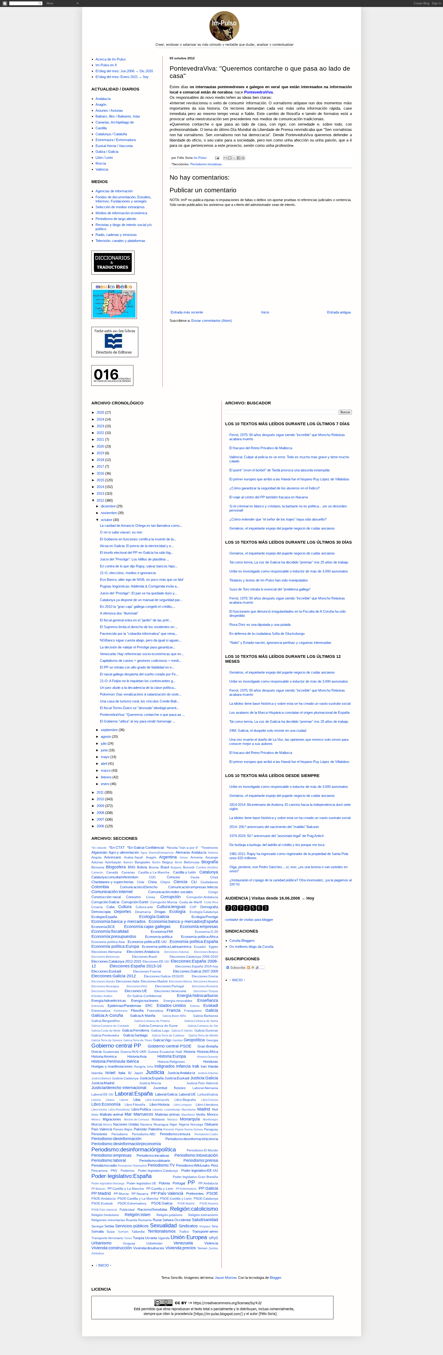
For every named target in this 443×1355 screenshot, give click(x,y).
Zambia (213, 1248)
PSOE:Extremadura (132, 1203)
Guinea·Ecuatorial (161, 1052)
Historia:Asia (137, 1056)
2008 (101, 813)
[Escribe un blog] (229, 158)
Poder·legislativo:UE (141, 1183)
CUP (193, 907)
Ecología (177, 911)
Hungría (140, 1066)
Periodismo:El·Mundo (202, 1150)
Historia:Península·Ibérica (115, 1061)
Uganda (164, 1238)
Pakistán (140, 1129)
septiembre (110, 730)
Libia (136, 1100)
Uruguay (129, 1243)
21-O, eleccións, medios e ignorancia (128, 573)
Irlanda (213, 1066)
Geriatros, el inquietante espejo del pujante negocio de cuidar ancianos (282, 528)
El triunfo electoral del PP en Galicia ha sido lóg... (136, 552)
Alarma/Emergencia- (161, 852)
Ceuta (195, 877)
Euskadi (210, 1005)
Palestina (155, 1129)
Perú (214, 1165)
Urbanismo (101, 1243)
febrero (106, 777)
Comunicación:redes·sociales (170, 892)
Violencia (211, 1243)
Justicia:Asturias (208, 1073)
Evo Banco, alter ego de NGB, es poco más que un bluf (141, 579)
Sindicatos (188, 1226)
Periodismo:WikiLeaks (193, 1165)
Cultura (125, 906)
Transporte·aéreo (205, 1231)
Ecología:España (104, 917)
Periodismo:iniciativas (206, 164)
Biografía (209, 862)
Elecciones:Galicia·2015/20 (164, 976)
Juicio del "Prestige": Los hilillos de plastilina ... (134, 559)
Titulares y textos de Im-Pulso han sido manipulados (268, 580)
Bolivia (142, 867)
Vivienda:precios (180, 1248)
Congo (213, 892)
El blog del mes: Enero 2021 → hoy (122, 77)
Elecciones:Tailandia (104, 991)
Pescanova (99, 1170)
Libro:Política (141, 1109)
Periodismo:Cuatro (206, 1134)
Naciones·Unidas (126, 1124)
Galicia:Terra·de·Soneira (106, 1040)
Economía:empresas (199, 926)
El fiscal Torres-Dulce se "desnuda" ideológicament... (139, 708)
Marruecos (143, 1114)
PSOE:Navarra (209, 1203)
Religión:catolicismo (194, 1209)
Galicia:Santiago (135, 1035)
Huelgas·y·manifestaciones (112, 1066)
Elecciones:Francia (147, 971)
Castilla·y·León (184, 872)
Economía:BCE (103, 927)
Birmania (97, 867)
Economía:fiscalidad (110, 931)
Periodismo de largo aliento (116, 219)
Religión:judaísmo (169, 1215)
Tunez (128, 1238)
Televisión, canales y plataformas (120, 241)
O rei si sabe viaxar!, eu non (121, 532)
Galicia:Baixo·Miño (174, 1016)
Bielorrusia (191, 862)
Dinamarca (143, 912)
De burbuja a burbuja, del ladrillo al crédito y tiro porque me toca (276, 845)
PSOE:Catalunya (206, 1198)
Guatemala (111, 1052)
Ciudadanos (209, 882)
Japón (138, 1073)
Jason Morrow (225, 1278)
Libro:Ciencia (209, 1100)
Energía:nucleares (145, 1001)
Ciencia (180, 881)
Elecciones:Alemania (106, 952)
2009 (101, 806)
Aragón (101, 104)
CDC (152, 877)
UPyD (213, 1238)
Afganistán (99, 852)
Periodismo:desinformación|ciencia (191, 1139)
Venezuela (183, 1243)
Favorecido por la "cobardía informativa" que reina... (138, 633)
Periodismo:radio (104, 1165)
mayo (105, 757)
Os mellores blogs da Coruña (251, 946)
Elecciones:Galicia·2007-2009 (195, 971)
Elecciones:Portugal (169, 986)
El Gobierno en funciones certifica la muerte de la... (138, 539)
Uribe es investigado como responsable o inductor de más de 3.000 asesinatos (288, 571)
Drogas (160, 912)
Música (107, 1124)
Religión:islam (137, 1214)
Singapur (205, 1226)
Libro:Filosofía (135, 1104)
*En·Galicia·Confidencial (145, 847)
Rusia (157, 1220)
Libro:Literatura (207, 1104)
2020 (101, 446)
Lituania (158, 1109)
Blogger (275, 1278)
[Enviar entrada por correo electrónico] (217, 158)
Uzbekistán (154, 1243)
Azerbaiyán (113, 862)
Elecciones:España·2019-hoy (196, 966)
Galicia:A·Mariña (142, 1016)
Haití (179, 1052)
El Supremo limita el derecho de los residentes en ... (139, 627)
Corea (150, 897)
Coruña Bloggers (242, 940)
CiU (194, 882)
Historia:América (104, 1056)
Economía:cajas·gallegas (147, 926)
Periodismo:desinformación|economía (126, 1143)
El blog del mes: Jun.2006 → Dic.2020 (124, 71)
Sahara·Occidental (176, 1220)
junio (105, 750)
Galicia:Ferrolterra (135, 1030)
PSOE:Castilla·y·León (176, 1198)
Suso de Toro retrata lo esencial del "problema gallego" (270, 589)
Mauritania (188, 1114)
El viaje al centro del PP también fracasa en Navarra (268, 497)
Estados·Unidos (171, 1005)
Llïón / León (104, 158)
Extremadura (100, 1010)
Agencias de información (114, 191)
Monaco (172, 1119)
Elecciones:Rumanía (205, 986)
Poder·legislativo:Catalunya (158, 1170)
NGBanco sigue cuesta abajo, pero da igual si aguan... (140, 640)
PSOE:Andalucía (103, 1198)
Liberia (124, 1100)
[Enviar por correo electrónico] (225, 158)
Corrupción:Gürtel (134, 902)
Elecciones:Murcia (180, 981)
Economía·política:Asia (108, 942)
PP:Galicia (208, 1188)
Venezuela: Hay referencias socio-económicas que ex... (142, 654)
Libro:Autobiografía (157, 1100)
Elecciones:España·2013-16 (136, 966)
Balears (128, 862)
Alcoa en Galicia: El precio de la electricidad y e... (137, 546)
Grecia (96, 1052)
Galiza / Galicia (107, 152)
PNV (114, 1170)
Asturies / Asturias (109, 110)
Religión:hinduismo (105, 1215)
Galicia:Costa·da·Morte (105, 1030)
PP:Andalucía (208, 1183)
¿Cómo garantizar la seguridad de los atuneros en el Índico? (274, 488)
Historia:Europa (171, 1056)
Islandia (97, 1073)
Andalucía (103, 99)
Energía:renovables (178, 1001)
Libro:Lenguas (183, 1104)
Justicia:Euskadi (177, 1078)
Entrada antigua (339, 312)
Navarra (146, 1124)
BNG (131, 867)
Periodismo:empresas (111, 1155)
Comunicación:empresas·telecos (193, 887)
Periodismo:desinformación (116, 1138)
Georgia (212, 1040)
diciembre (109, 506)
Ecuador (200, 946)
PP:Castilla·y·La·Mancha (126, 1188)
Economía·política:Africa (199, 937)
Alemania (183, 852)
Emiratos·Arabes (101, 996)
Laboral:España (134, 1093)
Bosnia (154, 867)
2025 (101, 412)
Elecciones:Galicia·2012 (113, 976)
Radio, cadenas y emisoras (116, 235)
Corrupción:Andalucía (202, 897)
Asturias (97, 862)
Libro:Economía (105, 1104)
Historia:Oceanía (207, 1056)
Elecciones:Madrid (154, 981)
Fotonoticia (155, 1010)
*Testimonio (209, 847)
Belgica (167, 862)
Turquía (138, 1238)
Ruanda (131, 1220)
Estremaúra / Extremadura (116, 140)
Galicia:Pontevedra (105, 1035)
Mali (215, 1109)
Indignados (164, 1066)
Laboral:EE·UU (102, 1094)
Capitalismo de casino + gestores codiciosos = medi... (140, 660)
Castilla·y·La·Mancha (153, 872)
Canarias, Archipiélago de (115, 122)
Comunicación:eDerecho (138, 887)
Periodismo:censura (175, 1134)
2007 (101, 819)
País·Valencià (101, 1129)
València (102, 169)
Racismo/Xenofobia (152, 1209)
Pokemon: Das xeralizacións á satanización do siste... (140, 694)
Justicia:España (152, 1078)
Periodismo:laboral (108, 1160)
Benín (178, 862)
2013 (101, 493)
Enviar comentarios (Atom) (211, 320)
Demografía (209, 907)
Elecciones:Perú (137, 986)
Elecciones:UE (136, 991)
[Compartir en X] (234, 158)
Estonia (195, 1006)
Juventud (160, 1088)
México (95, 1119)
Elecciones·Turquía (206, 991)
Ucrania (151, 1238)
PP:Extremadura (186, 1188)
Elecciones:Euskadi (106, 971)
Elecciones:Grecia (205, 976)
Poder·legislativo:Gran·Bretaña (195, 1177)
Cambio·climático (207, 867)
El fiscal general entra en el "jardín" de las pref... (135, 620)
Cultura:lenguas (171, 906)
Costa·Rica (211, 902)
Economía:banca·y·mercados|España (183, 921)
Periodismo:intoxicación (196, 1155)
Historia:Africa (207, 1052)
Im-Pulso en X (106, 65)
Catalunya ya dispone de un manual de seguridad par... (141, 600)
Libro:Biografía (185, 1100)
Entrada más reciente (187, 312)
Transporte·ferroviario (107, 1238)
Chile (140, 882)
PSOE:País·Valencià (104, 1209)
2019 (101, 453)
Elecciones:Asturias (176, 952)
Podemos (128, 1170)
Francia (173, 1010)
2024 (101, 419)
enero (105, 784)
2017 (101, 466)
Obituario (211, 1124)
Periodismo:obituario (154, 1160)
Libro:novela (99, 1109)
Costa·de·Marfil (190, 902)
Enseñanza (207, 1000)
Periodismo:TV (161, 1165)
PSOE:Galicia (161, 1203)
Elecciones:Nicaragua (105, 986)
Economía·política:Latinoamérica (166, 946)
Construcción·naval (106, 897)
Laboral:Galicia (166, 1094)
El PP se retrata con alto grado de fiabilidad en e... (137, 667)
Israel (110, 1072)
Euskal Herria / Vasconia (114, 146)
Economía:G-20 (206, 931)
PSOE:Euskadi (102, 1203)
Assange (211, 857)
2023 (101, 426)
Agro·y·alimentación (124, 852)
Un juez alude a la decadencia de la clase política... (138, 688)
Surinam (123, 1231)
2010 (101, 799)
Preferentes (195, 1193)
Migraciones (112, 1119)
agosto (106, 736)
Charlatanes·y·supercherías (112, 882)
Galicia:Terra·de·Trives (137, 1040)
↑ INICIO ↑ (104, 1265)
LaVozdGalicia (207, 1094)
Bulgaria (176, 867)
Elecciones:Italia (127, 981)
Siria (215, 1226)
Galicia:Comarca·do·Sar (203, 1025)
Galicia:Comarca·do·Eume (158, 1025)
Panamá (168, 1129)
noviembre (109, 513)
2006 (101, 826)
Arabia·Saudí (133, 857)
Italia (121, 1073)
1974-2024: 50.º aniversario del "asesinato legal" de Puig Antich (276, 836)
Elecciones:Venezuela (170, 991)
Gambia (178, 1040)
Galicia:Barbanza (205, 1016)
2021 (101, 439)
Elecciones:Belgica (206, 952)
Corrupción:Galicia (105, 902)
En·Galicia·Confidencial (144, 996)
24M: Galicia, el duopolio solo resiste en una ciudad (267, 730)
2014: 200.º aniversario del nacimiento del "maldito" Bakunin (274, 827)
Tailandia (138, 1231)
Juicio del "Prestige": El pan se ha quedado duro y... (138, 593)
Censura (173, 877)
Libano (110, 1100)
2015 (101, 480)
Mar (128, 1114)
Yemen (202, 1248)
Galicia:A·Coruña (107, 1015)
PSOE (212, 1193)
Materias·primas (167, 1114)
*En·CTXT (117, 847)
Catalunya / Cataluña (111, 134)
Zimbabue (97, 1253)
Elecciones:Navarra (205, 981)
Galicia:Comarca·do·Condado (110, 1025)
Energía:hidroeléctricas (108, 1001)
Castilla (101, 128)
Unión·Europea (189, 1237)
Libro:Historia (159, 1104)
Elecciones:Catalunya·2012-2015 (116, 961)
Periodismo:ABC (144, 1134)
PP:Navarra (140, 1193)
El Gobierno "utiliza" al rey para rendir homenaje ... (137, 721)
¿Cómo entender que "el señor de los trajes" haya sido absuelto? (277, 519)
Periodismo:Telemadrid (132, 1165)
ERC (149, 1006)
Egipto (213, 946)
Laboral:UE (187, 1094)
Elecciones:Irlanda (103, 981)
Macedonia (189, 1109)
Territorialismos (162, 1231)
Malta (94, 1114)
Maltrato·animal (111, 1114)
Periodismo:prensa (200, 1160)
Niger (173, 1124)
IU (130, 1073)
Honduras (210, 1061)
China (152, 882)
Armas (184, 857)
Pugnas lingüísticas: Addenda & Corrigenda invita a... (139, 586)
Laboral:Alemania (205, 1088)
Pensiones (99, 1134)
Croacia (97, 907)
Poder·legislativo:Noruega (107, 1183)
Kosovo (180, 1088)
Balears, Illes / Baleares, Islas (118, 116)
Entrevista (97, 1006)
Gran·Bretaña (208, 1046)
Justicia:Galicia (204, 1078)
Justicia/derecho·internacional (118, 1087)
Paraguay (211, 1129)
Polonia (164, 1183)
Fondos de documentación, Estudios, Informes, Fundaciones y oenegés (123, 199)
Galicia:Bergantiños (105, 1021)
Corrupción (170, 896)
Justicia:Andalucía (181, 1073)
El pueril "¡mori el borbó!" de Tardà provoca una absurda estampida (279, 470)
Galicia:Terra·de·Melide (203, 1035)
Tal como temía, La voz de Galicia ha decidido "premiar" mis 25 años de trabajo (288, 562)
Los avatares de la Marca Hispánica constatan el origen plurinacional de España (289, 712)
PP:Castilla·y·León (159, 1188)
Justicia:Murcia (150, 1083)
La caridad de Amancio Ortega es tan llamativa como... (141, 525)
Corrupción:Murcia (163, 902)
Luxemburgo (172, 1109)
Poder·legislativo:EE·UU (199, 1170)
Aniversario (112, 857)
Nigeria (184, 1124)
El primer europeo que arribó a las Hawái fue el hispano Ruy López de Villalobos (289, 479)
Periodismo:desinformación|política (133, 1149)
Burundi (188, 867)
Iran (204, 1066)
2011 (101, 792)
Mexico (212, 1114)
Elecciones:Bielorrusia (105, 956)
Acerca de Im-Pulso (111, 59)
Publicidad (127, 1209)
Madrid (203, 1109)
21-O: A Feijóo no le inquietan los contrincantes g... (138, 681)
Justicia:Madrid (102, 1083)
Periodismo (119, 1134)
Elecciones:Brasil (144, 956)
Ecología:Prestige (205, 917)
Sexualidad (163, 1225)
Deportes (122, 911)
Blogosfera (116, 867)
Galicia (211, 1010)
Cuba (110, 907)
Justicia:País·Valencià (202, 1083)
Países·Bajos (122, 1129)
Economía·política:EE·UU (147, 942)
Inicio (265, 312)
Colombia (100, 887)
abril (104, 763)
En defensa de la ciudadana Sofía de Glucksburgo (267, 633)
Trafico (184, 1231)
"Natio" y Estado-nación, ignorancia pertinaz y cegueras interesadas (280, 642)
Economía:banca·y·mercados (118, 921)
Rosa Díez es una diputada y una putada (259, 624)
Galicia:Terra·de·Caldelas (168, 1035)
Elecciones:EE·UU (156, 961)
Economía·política (158, 937)
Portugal (179, 1183)
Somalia (97, 1231)
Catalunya (208, 872)
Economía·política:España (194, 941)
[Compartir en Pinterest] (243, 158)
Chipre (165, 882)
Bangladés (142, 862)
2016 (101, 473)
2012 (101, 500)
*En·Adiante (99, 847)
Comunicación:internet (112, 891)
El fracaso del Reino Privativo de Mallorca (260, 448)
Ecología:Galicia (154, 916)
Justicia (155, 1072)
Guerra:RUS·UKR (133, 1052)
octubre (107, 520)
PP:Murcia (121, 1193)
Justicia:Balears (101, 1078)
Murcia (101, 163)
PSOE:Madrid (186, 1203)
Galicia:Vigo (162, 1040)
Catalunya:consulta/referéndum (114, 877)
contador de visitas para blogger (249, 919)
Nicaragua (160, 1124)
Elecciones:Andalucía (143, 952)
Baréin (156, 862)
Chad (214, 877)
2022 (101, 433)
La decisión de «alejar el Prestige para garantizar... (137, 647)
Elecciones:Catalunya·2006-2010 (194, 956)
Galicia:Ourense (206, 1030)
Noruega (196, 1124)
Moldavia (158, 1119)
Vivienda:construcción (111, 1248)
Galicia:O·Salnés (182, 1030)
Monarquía (190, 1119)
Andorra (213, 852)
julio (104, 743)
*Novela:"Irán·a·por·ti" (182, 847)
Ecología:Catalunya (204, 912)
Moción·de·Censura (136, 1119)
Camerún (97, 872)
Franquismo (193, 1010)
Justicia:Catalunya (125, 1078)
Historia (189, 1052)
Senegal (97, 1226)
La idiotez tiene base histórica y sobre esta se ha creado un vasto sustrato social (289, 703)
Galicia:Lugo (160, 1030)
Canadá (112, 872)
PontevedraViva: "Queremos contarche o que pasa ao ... (142, 715)
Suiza (111, 1231)
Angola (96, 857)
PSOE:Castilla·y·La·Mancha (137, 1198)
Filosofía (137, 1010)
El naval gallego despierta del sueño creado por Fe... (139, 674)
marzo (106, 770)
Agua (144, 852)
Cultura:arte (144, 907)
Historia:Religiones (171, 1061)
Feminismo (121, 1010)
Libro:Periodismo (119, 1109)
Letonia (96, 1100)
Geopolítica (194, 1040)
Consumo (133, 897)
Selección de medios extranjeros (120, 207)
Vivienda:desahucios (148, 1248)
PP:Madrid (101, 1193)
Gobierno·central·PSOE (170, 1046)
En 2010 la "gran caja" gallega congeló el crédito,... (137, 606)
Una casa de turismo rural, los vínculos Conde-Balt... (139, 701)
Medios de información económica (121, 213)
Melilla (200, 1114)
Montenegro (210, 1119)
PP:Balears (98, 1188)
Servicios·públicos (132, 1226)
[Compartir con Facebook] (238, 158)
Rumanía (145, 1220)
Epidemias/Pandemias (124, 1006)
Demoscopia (101, 912)
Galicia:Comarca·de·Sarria (201, 1021)
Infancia (183, 1066)
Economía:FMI (162, 931)
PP (191, 1182)
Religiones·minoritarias (108, 1220)
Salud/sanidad (205, 1219)
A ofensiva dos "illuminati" (119, 613)
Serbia (109, 1226)
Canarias (128, 872)
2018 (101, 460)
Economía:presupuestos (113, 936)
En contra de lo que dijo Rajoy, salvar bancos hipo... (138, 566)
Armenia (196, 857)
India (150, 1066)
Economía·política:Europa (115, 946)
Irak (195, 1066)
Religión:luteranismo (203, 1215)
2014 (101, 487)
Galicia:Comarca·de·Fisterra (152, 1021)
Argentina (168, 857)
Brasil (165, 867)
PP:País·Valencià (167, 1193)
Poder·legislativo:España (121, 1176)
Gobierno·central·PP (116, 1045)
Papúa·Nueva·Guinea (189, 1129)
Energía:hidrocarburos (197, 995)
